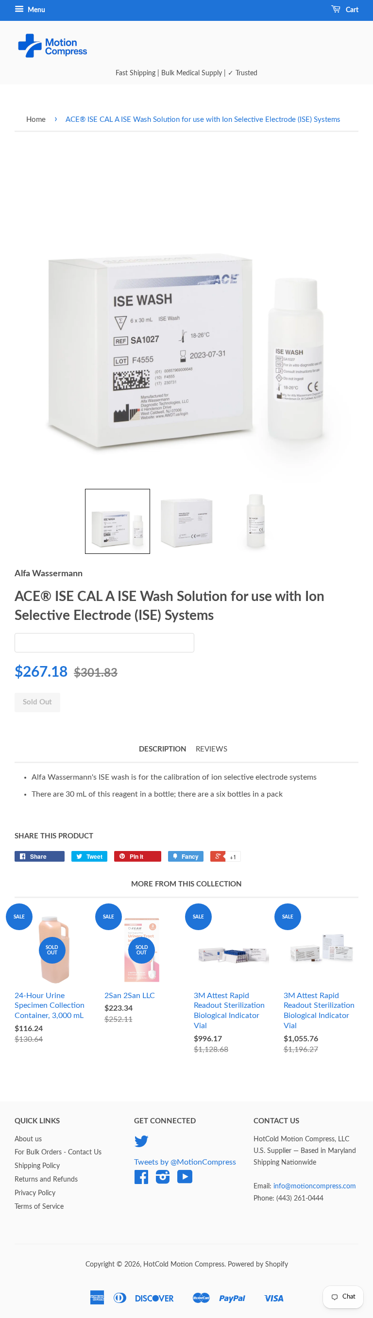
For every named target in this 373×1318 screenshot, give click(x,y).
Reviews (211, 749)
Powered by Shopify (258, 1264)
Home (36, 119)
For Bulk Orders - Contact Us (58, 1152)
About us (28, 1139)
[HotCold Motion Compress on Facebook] (141, 1180)
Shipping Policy (37, 1166)
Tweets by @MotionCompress (185, 1162)
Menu (35, 10)
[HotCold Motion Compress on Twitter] (141, 1145)
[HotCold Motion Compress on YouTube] (185, 1180)
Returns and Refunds (46, 1179)
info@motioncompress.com (314, 1186)
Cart (351, 10)
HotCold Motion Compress (183, 1264)
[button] (117, 521)
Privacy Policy (35, 1193)
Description (162, 749)
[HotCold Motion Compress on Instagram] (162, 1180)
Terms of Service (39, 1206)
